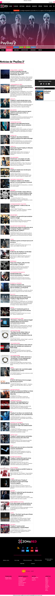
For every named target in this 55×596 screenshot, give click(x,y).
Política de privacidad (27, 560)
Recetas (47, 585)
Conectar (50, 2)
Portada (1, 12)
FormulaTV (21, 577)
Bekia (46, 577)
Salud (46, 583)
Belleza (46, 580)
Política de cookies (38, 560)
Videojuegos (6, 12)
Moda (46, 578)
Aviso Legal (16, 560)
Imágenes (33, 50)
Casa (46, 589)
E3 (53, 6)
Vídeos (40, 6)
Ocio (50, 6)
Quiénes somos (6, 560)
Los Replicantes (22, 580)
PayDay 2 (12, 12)
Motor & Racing (35, 577)
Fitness (46, 587)
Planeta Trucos (8, 577)
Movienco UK (21, 583)
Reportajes (24, 50)
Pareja (46, 582)
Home (10, 6)
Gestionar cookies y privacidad (49, 560)
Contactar (33, 563)
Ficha (2, 50)
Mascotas (47, 586)
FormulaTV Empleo (22, 578)
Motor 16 (34, 580)
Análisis (28, 6)
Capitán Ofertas (8, 578)
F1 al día (33, 578)
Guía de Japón (21, 585)
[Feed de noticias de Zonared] (18, 549)
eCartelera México (22, 582)
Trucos (46, 6)
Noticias (22, 6)
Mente (46, 590)
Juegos (16, 6)
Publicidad (22, 563)
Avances (34, 6)
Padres (46, 581)
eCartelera (21, 581)
